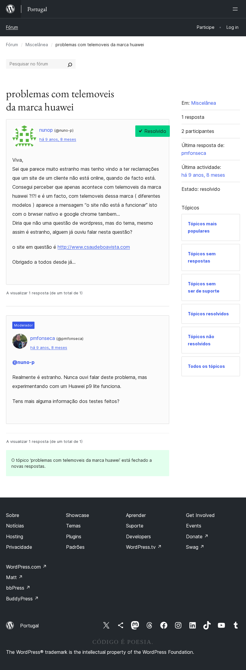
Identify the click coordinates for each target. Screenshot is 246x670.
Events (193, 526)
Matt (14, 577)
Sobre (12, 515)
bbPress (18, 588)
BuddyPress (22, 599)
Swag (195, 547)
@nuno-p (23, 362)
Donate (197, 536)
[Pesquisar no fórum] (70, 64)
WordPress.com (26, 567)
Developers (138, 536)
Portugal (29, 626)
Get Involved (200, 515)
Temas (73, 526)
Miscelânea (37, 44)
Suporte (134, 526)
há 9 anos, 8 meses (57, 139)
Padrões (75, 547)
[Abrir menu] (236, 9)
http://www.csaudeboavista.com (94, 247)
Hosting (14, 536)
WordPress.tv (144, 547)
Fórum (12, 27)
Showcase (77, 515)
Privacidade (19, 547)
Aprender (136, 515)
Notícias (15, 526)
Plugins (73, 536)
